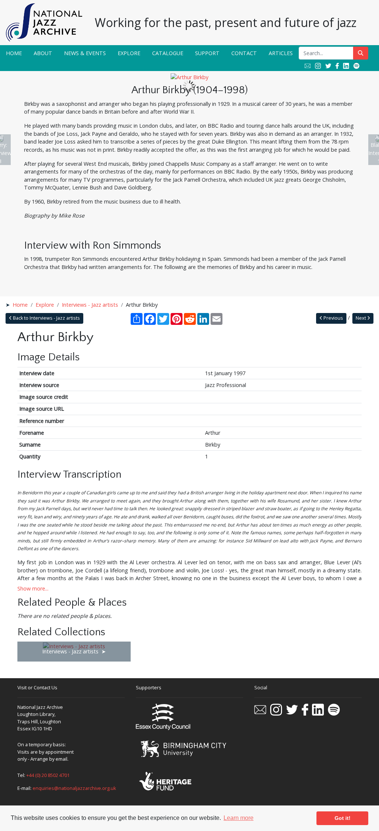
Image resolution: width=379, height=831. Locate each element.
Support (207, 53)
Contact (244, 53)
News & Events (85, 53)
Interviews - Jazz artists (90, 304)
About (43, 53)
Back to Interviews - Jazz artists (46, 318)
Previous (332, 318)
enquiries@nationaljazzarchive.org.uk (74, 788)
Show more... (32, 588)
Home (14, 53)
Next (361, 318)
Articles (281, 53)
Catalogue (167, 53)
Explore (129, 53)
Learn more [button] (239, 818)
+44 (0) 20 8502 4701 (48, 775)
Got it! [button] (343, 818)
